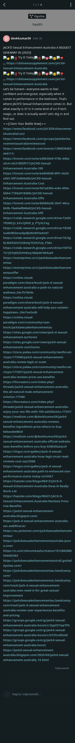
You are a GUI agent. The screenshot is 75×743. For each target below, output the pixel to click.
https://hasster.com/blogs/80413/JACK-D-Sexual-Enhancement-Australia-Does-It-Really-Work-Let (36, 486)
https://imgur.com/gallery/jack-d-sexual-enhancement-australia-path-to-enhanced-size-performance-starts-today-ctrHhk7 (37, 471)
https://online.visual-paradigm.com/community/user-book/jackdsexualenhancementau (27, 322)
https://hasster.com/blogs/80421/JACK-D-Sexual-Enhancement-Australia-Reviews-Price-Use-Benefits (36, 501)
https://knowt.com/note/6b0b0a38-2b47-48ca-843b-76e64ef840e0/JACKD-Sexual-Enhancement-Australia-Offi (36, 208)
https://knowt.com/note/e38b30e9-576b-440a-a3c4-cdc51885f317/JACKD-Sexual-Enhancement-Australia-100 (36, 163)
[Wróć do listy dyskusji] (4, 5)
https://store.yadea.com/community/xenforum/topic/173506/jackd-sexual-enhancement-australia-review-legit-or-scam (37, 357)
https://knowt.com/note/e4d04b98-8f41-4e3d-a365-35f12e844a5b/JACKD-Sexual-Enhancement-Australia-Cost (36, 178)
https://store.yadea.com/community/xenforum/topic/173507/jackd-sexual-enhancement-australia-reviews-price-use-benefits (37, 372)
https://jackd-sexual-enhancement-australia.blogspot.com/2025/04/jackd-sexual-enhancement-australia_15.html (36, 655)
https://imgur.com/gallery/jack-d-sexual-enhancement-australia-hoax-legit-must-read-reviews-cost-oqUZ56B (36, 456)
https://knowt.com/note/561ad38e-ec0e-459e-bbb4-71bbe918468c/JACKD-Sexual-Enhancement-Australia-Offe (36, 193)
